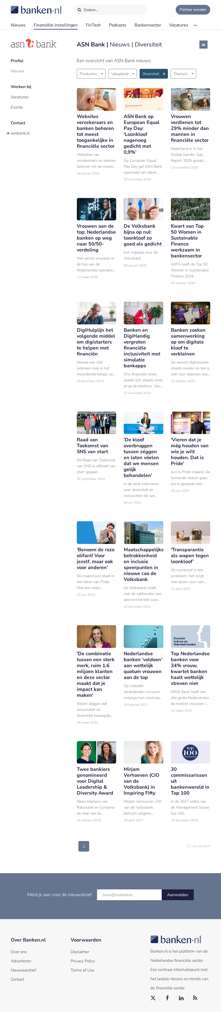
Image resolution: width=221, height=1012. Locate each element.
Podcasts (117, 25)
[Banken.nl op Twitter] (153, 998)
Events (17, 107)
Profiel (17, 60)
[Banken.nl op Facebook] (167, 998)
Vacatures (178, 25)
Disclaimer (80, 951)
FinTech (93, 25)
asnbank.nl (20, 133)
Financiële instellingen (56, 25)
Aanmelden (177, 894)
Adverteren (21, 961)
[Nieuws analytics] (203, 45)
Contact (18, 123)
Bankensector (147, 25)
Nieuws (18, 25)
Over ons (19, 951)
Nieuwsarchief (23, 970)
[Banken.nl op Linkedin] (181, 998)
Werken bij (21, 86)
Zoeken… (90, 9)
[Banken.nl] (23, 6)
